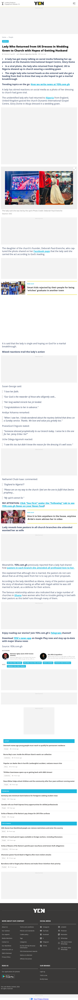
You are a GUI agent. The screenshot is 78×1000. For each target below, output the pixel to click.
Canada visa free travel (16, 666)
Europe (6, 749)
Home (4, 37)
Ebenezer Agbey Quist (26, 54)
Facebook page (42, 251)
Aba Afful (34, 54)
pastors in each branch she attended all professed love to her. (40, 567)
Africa (6, 767)
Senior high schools (62, 663)
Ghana (17, 595)
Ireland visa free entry (32, 663)
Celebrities (7, 758)
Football (4, 867)
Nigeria (50, 97)
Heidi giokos (48, 663)
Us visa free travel (14, 663)
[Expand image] (75, 169)
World (3, 831)
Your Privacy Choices (41, 999)
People (11, 37)
